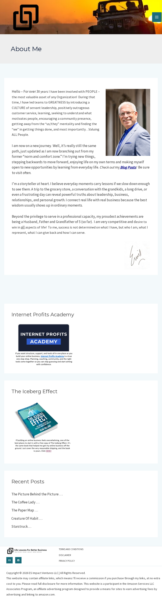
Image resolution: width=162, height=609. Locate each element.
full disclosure (46, 584)
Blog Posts (128, 167)
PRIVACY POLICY (67, 560)
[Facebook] (18, 560)
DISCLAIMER (65, 555)
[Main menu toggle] (157, 17)
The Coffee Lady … (25, 502)
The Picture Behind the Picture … (37, 494)
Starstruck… (21, 526)
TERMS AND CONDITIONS (71, 549)
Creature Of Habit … (26, 518)
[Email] (9, 560)
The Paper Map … (24, 510)
